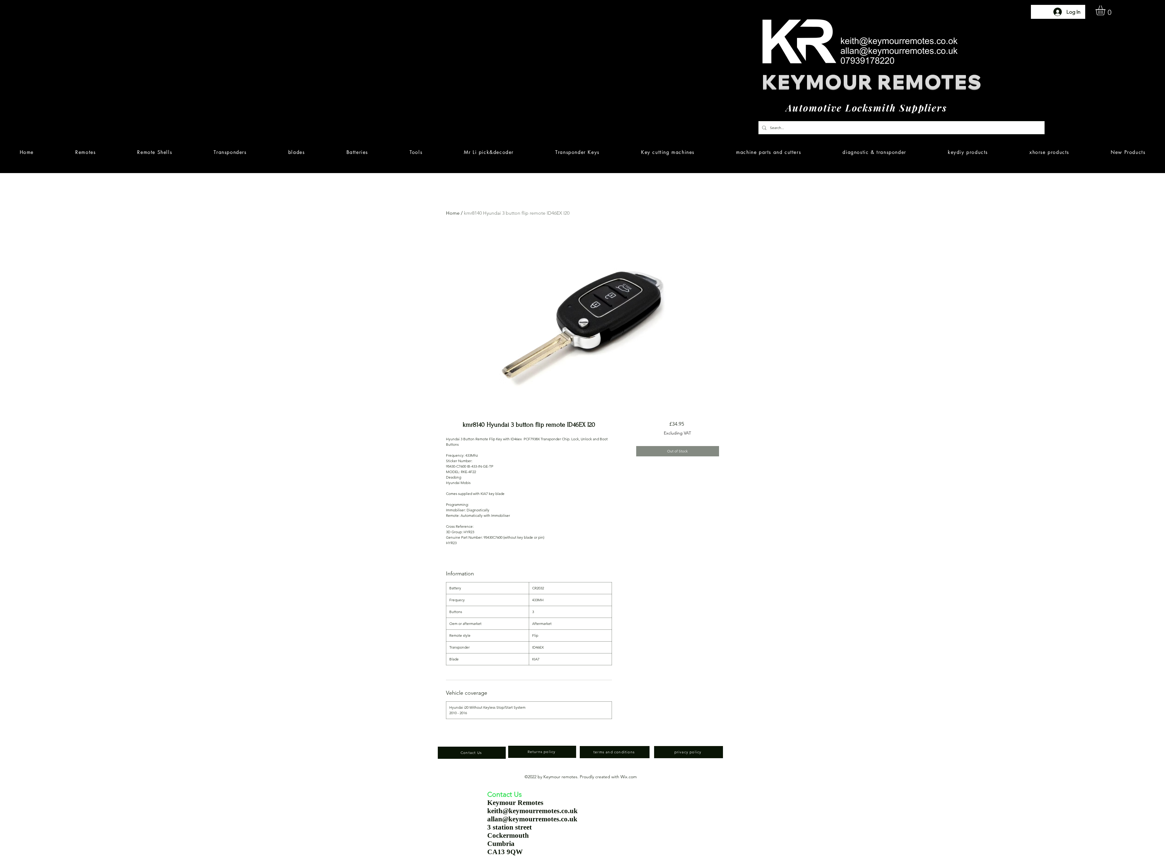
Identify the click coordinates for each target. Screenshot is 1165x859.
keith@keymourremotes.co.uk (532, 811)
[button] (1106, 10)
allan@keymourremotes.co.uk (532, 819)
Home (453, 213)
